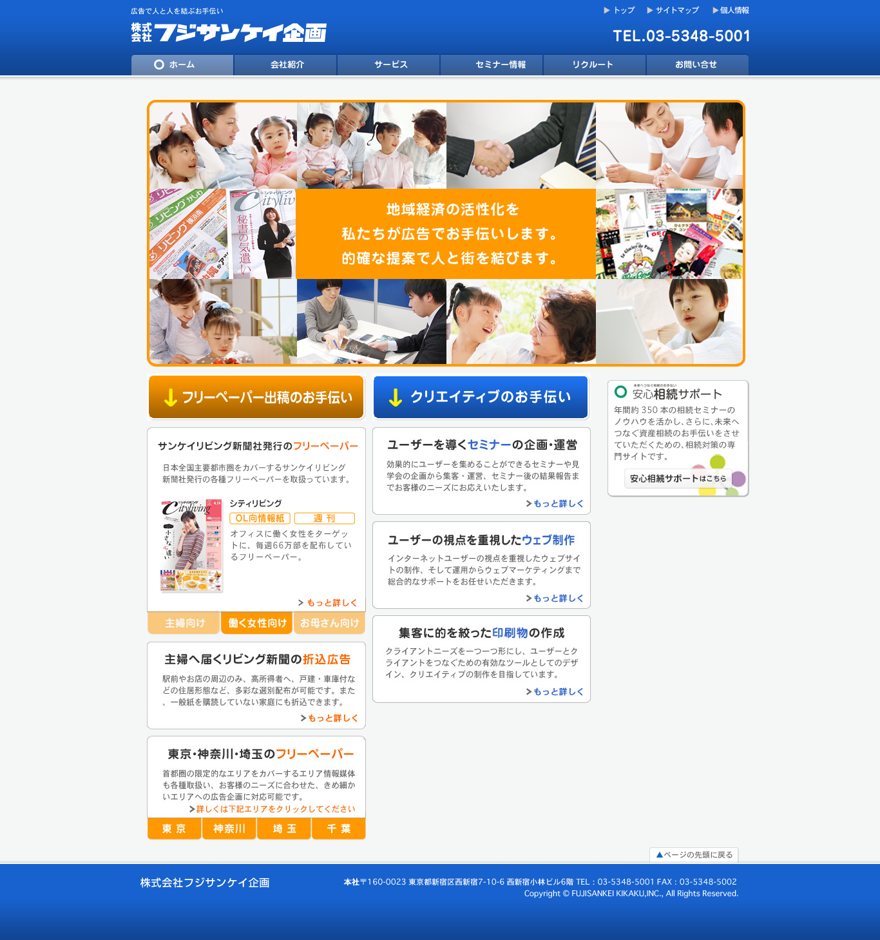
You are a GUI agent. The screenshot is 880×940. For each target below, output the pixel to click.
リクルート (594, 67)
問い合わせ (697, 67)
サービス (388, 67)
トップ (620, 10)
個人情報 (731, 10)
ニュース (491, 67)
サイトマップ (674, 10)
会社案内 (285, 67)
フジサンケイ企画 (234, 26)
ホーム (182, 67)
